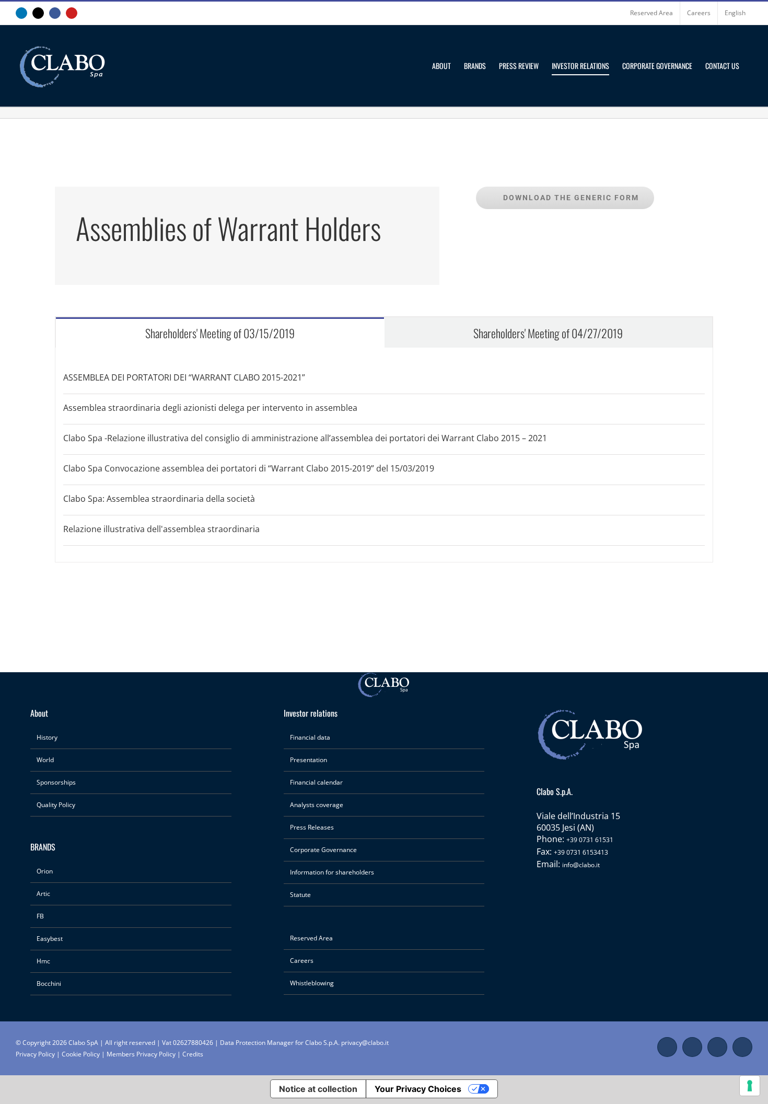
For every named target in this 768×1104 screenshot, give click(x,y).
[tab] (220, 332)
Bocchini (49, 983)
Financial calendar (316, 782)
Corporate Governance (323, 849)
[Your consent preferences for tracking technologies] (750, 1086)
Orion (45, 871)
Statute (300, 894)
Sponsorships (56, 782)
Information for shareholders (332, 872)
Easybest (50, 938)
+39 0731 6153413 (581, 852)
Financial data (310, 737)
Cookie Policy (81, 1054)
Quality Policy (56, 804)
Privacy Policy (35, 1054)
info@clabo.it (581, 864)
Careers (301, 960)
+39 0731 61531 (589, 839)
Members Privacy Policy (142, 1054)
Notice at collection (318, 1089)
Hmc (43, 961)
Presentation (308, 759)
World (45, 759)
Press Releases (312, 827)
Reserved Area (311, 938)
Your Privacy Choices (418, 1089)
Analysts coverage (316, 804)
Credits (192, 1054)
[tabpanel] (384, 455)
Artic (43, 893)
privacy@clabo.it (365, 1042)
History (47, 737)
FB (40, 916)
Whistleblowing (312, 983)
